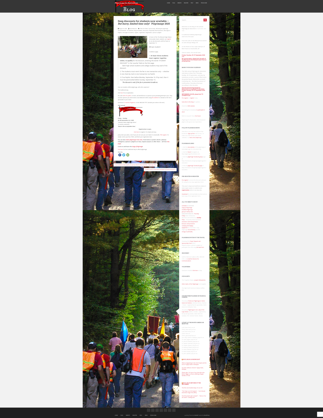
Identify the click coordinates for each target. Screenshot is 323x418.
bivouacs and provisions (188, 223)
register (136, 32)
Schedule (184, 205)
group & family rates (187, 211)
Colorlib (196, 415)
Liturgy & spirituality (187, 231)
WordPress (206, 415)
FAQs (173, 3)
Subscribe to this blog (187, 102)
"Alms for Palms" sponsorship (147, 28)
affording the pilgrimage (162, 28)
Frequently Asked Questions (156, 30)
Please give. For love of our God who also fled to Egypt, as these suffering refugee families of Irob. (193, 374)
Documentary (191, 229)
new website (191, 147)
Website (179, 3)
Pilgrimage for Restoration (126, 3)
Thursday (196, 213)
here (122, 93)
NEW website (191, 106)
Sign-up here (191, 133)
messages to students (128, 32)
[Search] (205, 20)
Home (168, 3)
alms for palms (127, 95)
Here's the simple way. (195, 137)
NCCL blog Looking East (191, 359)
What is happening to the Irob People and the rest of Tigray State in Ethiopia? (194, 363)
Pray (192, 3)
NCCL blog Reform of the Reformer (191, 383)
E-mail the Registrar (129, 102)
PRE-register (163, 135)
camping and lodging (187, 225)
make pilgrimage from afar (134, 140)
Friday (183, 215)
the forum (198, 116)
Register (186, 3)
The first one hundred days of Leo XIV (192, 388)
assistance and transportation (190, 221)
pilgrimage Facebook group (195, 157)
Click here (136, 132)
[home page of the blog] (148, 410)
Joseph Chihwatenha (199, 280)
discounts (145, 30)
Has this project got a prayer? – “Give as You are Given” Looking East (194, 396)
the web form (200, 247)
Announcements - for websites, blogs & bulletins (130, 30)
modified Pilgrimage (187, 209)
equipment (185, 227)
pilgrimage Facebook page (195, 165)
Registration (149, 32)
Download (184, 194)
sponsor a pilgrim (156, 32)
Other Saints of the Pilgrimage (190, 284)
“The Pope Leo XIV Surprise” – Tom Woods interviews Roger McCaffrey (193, 391)
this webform (155, 97)
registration (142, 32)
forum (189, 152)
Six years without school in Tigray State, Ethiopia (192, 368)
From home (204, 3)
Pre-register (185, 98)
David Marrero (133, 28)
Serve (197, 3)
